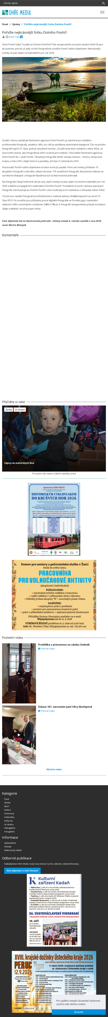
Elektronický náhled (13, 850)
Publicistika (9, 817)
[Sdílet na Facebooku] (21, 36)
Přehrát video (47, 648)
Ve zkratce (20, 409)
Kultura (7, 809)
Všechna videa (54, 769)
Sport (6, 806)
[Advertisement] (54, 129)
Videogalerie (9, 828)
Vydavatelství (10, 843)
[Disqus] (54, 278)
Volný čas (8, 820)
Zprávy (16, 24)
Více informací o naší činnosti (22, 870)
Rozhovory (9, 813)
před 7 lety (14, 36)
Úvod (5, 24)
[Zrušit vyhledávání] (103, 3)
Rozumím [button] (78, 1012)
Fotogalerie (9, 831)
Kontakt (7, 846)
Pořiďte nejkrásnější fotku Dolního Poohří (47, 24)
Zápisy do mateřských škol (19, 463)
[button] (86, 1004)
